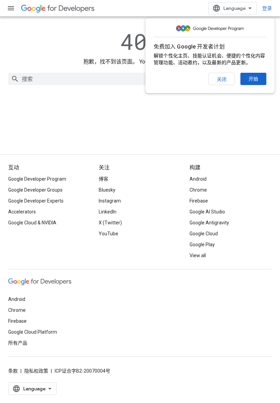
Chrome (198, 190)
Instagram (110, 201)
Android (198, 179)
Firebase (199, 201)
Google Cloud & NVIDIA (32, 222)
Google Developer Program (37, 179)
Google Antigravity (209, 222)
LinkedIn (107, 211)
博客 (103, 179)
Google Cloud (204, 233)
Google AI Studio (207, 211)
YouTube (108, 233)
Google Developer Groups (35, 190)
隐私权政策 (36, 371)
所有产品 (17, 343)
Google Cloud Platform (32, 332)
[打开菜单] (11, 8)
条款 (13, 371)
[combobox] (140, 79)
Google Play (202, 244)
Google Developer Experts (36, 201)
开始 (253, 79)
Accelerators (22, 211)
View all (198, 255)
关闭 (221, 79)
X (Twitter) (110, 222)
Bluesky (107, 190)
